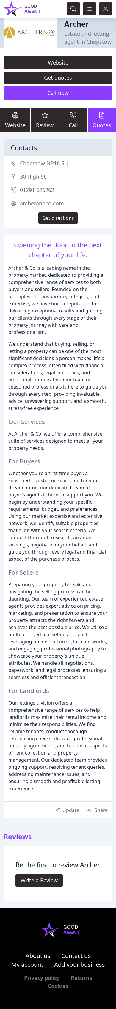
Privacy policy (42, 977)
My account (27, 965)
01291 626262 (37, 190)
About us (38, 956)
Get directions (58, 218)
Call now (58, 92)
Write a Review (39, 880)
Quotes (102, 125)
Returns (81, 977)
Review (45, 125)
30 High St (33, 176)
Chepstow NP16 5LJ (44, 163)
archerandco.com (42, 203)
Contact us (76, 956)
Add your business (79, 965)
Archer (76, 24)
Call (73, 125)
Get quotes (58, 77)
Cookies (58, 985)
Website (58, 62)
